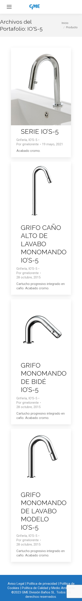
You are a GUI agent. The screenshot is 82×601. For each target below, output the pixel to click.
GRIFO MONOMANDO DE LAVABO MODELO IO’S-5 (43, 511)
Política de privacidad (42, 584)
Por (27, 144)
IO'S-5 (32, 140)
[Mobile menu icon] (9, 6)
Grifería (21, 140)
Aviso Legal (16, 584)
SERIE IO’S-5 (40, 131)
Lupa (35, 86)
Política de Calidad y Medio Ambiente (48, 588)
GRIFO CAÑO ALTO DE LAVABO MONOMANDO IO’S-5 (43, 244)
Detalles (47, 86)
